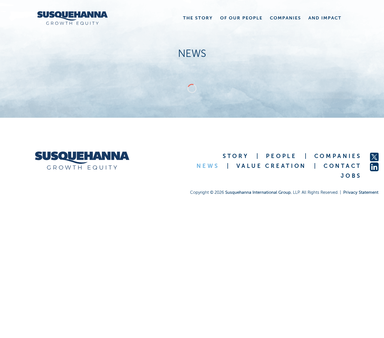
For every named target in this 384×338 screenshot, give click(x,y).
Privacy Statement (360, 192)
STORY (236, 156)
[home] (71, 18)
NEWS (207, 166)
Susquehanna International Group (258, 192)
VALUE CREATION (271, 166)
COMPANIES (338, 156)
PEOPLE (281, 156)
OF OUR (241, 18)
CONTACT (343, 166)
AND (325, 18)
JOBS (351, 176)
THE (198, 18)
